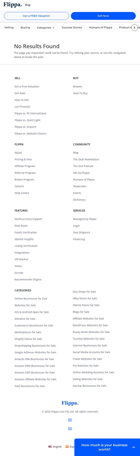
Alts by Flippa (81, 172)
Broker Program (24, 179)
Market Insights (24, 239)
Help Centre (22, 193)
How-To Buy (80, 93)
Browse (77, 86)
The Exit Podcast (83, 166)
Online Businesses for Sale (31, 298)
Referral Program (25, 172)
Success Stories (72, 27)
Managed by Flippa (84, 219)
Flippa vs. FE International (30, 113)
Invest (18, 266)
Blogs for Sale (81, 312)
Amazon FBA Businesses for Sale (34, 359)
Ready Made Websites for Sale (91, 332)
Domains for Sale (25, 318)
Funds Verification (26, 232)
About (18, 152)
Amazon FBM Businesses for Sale (35, 365)
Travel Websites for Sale (87, 359)
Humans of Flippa (100, 27)
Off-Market (21, 259)
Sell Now (103, 15)
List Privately (22, 106)
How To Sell (22, 100)
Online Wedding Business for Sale (93, 372)
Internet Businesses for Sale (90, 345)
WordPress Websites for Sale (90, 325)
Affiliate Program (25, 166)
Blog (75, 152)
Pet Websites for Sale (86, 365)
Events (77, 193)
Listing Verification (26, 246)
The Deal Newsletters (86, 159)
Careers (19, 186)
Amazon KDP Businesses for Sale (35, 372)
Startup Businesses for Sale (89, 385)
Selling (9, 27)
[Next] (135, 24)
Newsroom (79, 186)
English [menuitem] (57, 446)
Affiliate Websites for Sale (88, 318)
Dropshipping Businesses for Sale (35, 345)
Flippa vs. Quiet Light (27, 120)
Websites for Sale (25, 305)
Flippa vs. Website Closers (30, 133)
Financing (79, 239)
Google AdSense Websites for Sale (35, 352)
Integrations (22, 252)
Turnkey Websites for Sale (89, 338)
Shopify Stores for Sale (28, 339)
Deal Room (21, 225)
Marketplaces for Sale (28, 332)
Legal (76, 225)
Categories (44, 27)
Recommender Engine (28, 279)
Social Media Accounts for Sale (91, 352)
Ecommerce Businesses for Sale (34, 325)
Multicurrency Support (28, 219)
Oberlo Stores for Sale (86, 305)
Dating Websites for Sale (88, 379)
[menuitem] (55, 446)
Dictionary (79, 199)
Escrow (19, 272)
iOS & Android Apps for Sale (32, 312)
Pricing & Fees (23, 159)
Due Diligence (81, 232)
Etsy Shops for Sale (84, 291)
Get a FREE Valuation (36, 15)
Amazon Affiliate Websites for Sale (35, 379)
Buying (25, 27)
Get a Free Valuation (27, 86)
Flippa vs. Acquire (25, 126)
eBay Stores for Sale (85, 298)
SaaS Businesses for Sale (30, 386)
